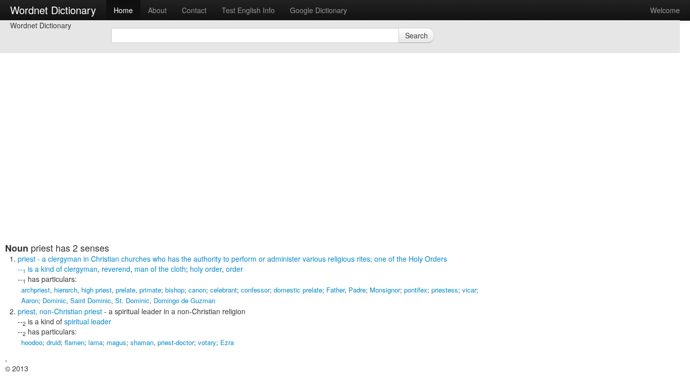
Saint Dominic (90, 300)
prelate (125, 290)
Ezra (227, 342)
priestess (444, 290)
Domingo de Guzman (184, 300)
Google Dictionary (318, 10)
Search (416, 35)
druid (53, 342)
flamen (74, 342)
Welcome (665, 10)
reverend (116, 269)
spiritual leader (87, 321)
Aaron (29, 300)
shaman (142, 342)
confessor (255, 290)
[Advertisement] (250, 172)
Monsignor (385, 290)
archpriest (35, 290)
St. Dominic (132, 300)
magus (116, 342)
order (234, 269)
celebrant (223, 290)
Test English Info (248, 10)
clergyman (80, 269)
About (157, 10)
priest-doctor (176, 342)
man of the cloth (160, 269)
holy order (206, 269)
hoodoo (31, 342)
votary (207, 342)
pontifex (415, 290)
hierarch (65, 290)
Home (123, 10)
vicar (469, 290)
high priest (96, 290)
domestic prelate (298, 290)
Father (335, 290)
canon (197, 290)
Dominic (54, 300)
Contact (194, 10)
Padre (357, 290)
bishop (174, 290)
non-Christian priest (70, 311)
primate (150, 290)
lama (95, 342)
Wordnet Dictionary (53, 10)
